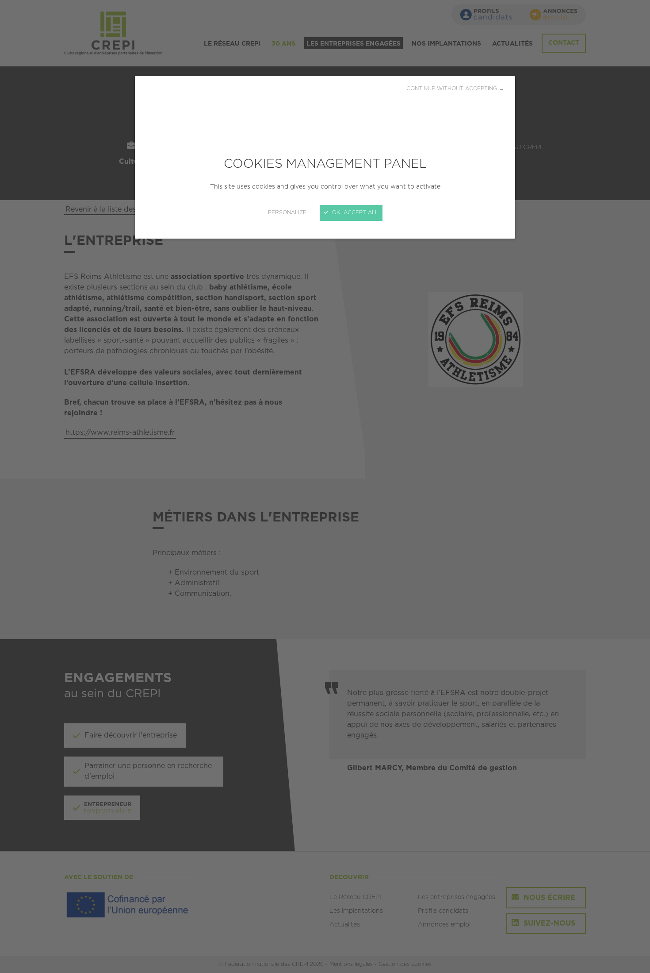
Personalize (287, 212)
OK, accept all (354, 212)
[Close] (325, 486)
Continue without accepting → (455, 88)
